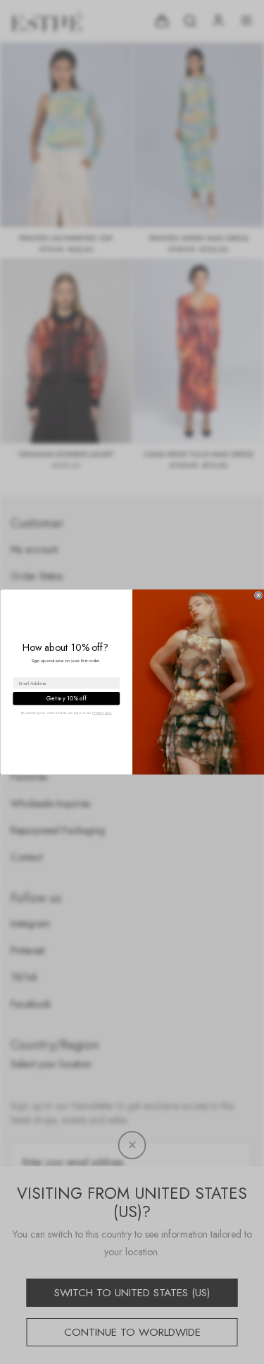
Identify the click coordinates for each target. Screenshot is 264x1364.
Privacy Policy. (102, 712)
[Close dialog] (258, 595)
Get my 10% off (66, 698)
